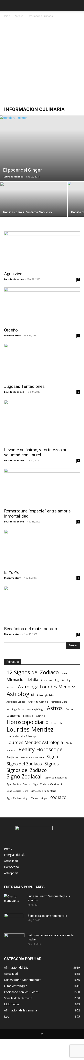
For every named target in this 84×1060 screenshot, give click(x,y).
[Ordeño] (42, 306)
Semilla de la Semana (32, 757)
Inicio (7, 16)
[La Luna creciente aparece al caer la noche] (14, 940)
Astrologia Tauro (15, 709)
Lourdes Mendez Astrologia (35, 742)
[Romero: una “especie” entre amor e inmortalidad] (42, 487)
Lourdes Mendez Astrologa (21, 735)
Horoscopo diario (28, 722)
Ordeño (11, 330)
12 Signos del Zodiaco (33, 672)
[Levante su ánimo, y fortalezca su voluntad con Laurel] (42, 422)
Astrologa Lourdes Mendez (46, 686)
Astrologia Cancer (16, 701)
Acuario (66, 673)
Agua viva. (13, 273)
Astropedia (11, 873)
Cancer (69, 709)
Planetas (11, 750)
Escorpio (28, 715)
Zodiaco (58, 797)
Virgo (44, 798)
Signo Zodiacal (24, 776)
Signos (52, 764)
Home (8, 848)
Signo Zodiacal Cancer (18, 784)
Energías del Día (14, 855)
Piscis (69, 743)
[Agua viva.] (42, 250)
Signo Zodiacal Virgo (17, 798)
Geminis (40, 715)
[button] (6, 5)
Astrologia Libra (59, 701)
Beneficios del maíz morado (30, 628)
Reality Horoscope (40, 749)
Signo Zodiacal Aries (55, 777)
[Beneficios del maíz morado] (42, 605)
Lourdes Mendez (13, 176)
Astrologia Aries (45, 695)
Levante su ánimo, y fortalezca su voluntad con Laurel (35, 452)
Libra (61, 723)
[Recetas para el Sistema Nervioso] (33, 207)
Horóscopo (11, 867)
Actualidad (11, 861)
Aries (43, 680)
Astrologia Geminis (38, 701)
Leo (53, 723)
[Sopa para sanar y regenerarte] (13, 921)
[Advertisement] (42, 62)
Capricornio (13, 715)
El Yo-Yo (12, 572)
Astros (55, 708)
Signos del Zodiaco (27, 770)
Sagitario (12, 757)
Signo (52, 757)
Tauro (34, 798)
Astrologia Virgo (35, 709)
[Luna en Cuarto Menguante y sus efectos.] (14, 901)
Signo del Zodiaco (24, 764)
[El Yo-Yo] (42, 548)
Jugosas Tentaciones (24, 386)
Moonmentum (12, 335)
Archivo (19, 16)
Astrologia (20, 694)
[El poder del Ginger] (42, 148)
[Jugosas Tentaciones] (42, 362)
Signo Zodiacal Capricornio (48, 784)
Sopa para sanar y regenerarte (47, 915)
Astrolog (54, 680)
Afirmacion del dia (22, 679)
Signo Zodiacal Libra (17, 790)
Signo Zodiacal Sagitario (43, 790)
